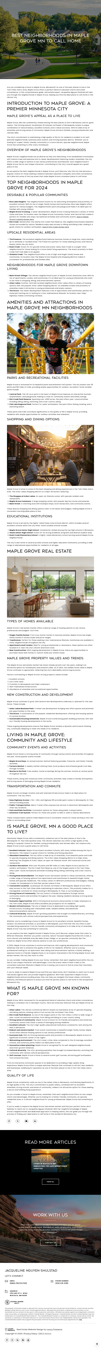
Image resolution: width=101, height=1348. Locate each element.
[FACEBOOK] (7, 1340)
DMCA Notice (45, 1333)
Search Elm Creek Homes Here (55, 227)
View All (50, 1182)
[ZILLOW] (28, 1340)
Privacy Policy (30, 1333)
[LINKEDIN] (18, 1340)
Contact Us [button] (50, 1243)
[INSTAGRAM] (12, 1340)
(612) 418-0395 (61, 1283)
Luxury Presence (54, 1329)
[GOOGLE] (23, 1340)
